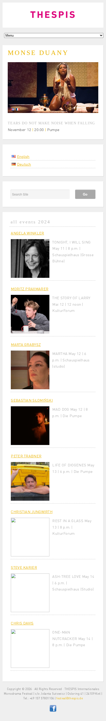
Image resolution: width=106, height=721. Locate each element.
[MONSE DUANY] (53, 111)
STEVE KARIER (24, 567)
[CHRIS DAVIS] (30, 648)
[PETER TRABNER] (30, 481)
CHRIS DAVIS (22, 623)
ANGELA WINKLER (27, 233)
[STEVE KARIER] (30, 593)
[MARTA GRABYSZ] (30, 370)
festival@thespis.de (69, 698)
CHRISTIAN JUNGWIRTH (31, 511)
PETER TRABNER (26, 455)
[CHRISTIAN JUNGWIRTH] (30, 537)
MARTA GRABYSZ (26, 344)
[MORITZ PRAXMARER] (30, 314)
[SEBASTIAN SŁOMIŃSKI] (30, 425)
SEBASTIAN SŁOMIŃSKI (32, 400)
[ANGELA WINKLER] (30, 258)
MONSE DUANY (38, 52)
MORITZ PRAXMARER (29, 288)
